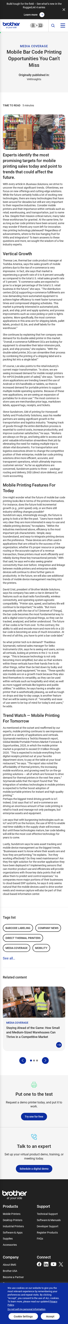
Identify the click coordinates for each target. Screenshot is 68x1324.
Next (45, 1060)
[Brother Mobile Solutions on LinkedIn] (46, 1264)
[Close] (64, 9)
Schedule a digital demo (34, 1168)
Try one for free (34, 1116)
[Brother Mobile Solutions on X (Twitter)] (61, 1264)
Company (11, 1257)
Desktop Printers (12, 1220)
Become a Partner (13, 1277)
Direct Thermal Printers (22, 938)
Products (10, 1206)
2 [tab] (34, 1060)
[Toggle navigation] (62, 25)
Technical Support (47, 1214)
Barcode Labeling (17, 928)
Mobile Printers (11, 1214)
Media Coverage (16, 948)
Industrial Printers (13, 1226)
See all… (9, 958)
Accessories (10, 1244)
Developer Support (47, 1226)
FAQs (40, 1238)
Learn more (31, 14)
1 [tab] (31, 1060)
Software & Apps (12, 1232)
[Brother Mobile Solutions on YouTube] (53, 1264)
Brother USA (10, 1271)
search (53, 25)
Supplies (8, 1238)
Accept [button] (50, 1316)
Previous (22, 1060)
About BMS (9, 1264)
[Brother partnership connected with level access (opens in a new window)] (36, 25)
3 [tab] (37, 1060)
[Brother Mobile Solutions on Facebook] (39, 1264)
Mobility (41, 948)
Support (43, 1206)
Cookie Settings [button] (23, 1316)
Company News (48, 928)
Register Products (47, 1232)
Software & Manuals (49, 1220)
